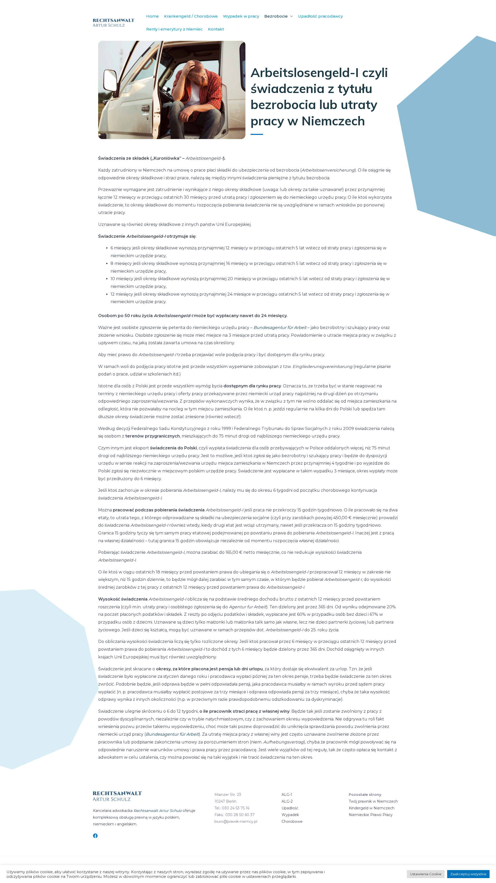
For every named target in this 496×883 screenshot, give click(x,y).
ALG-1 (287, 794)
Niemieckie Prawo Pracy (371, 814)
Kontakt (216, 29)
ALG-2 (287, 801)
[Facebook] (95, 835)
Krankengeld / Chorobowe (191, 16)
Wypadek (290, 814)
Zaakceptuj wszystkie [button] (468, 874)
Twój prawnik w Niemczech (373, 801)
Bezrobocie (276, 16)
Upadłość (290, 808)
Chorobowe (292, 821)
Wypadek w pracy (241, 16)
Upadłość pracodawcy (320, 16)
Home (152, 16)
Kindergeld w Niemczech (371, 808)
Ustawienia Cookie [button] (425, 874)
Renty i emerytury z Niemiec (174, 29)
